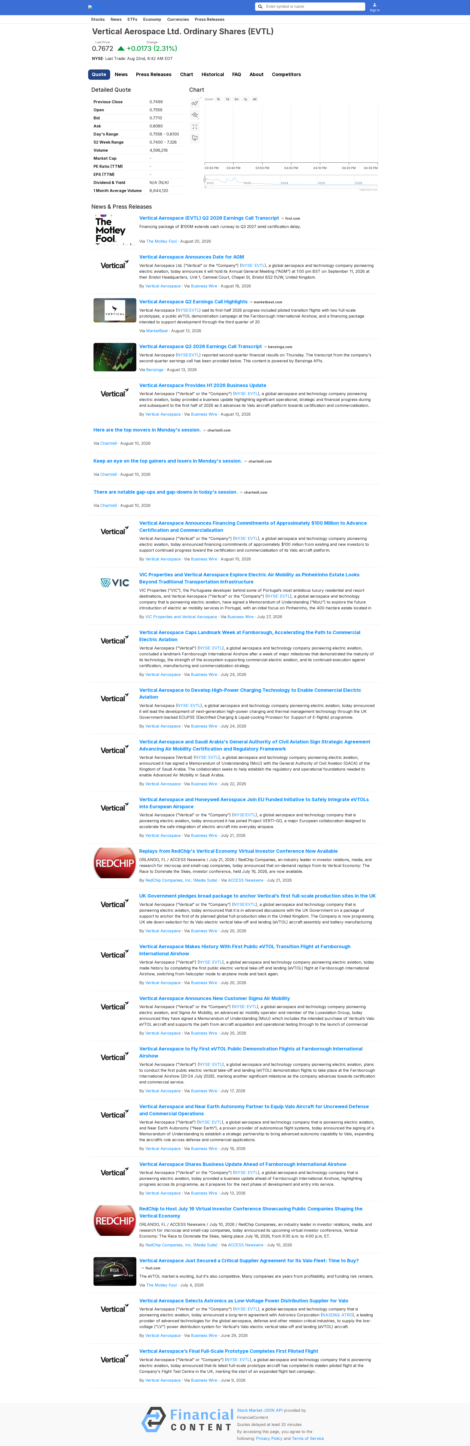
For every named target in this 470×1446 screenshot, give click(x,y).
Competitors (286, 74)
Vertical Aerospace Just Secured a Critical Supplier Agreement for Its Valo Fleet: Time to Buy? (249, 1264)
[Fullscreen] (195, 127)
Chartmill (108, 443)
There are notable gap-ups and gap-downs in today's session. (180, 492)
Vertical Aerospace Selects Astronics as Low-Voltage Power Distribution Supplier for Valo (243, 1301)
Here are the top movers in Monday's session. (162, 430)
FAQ (236, 74)
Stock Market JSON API (260, 1410)
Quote (99, 74)
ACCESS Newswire (245, 880)
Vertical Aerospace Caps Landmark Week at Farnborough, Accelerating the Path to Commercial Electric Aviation (249, 635)
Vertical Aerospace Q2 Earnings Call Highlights (210, 302)
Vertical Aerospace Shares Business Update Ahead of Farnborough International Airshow (242, 1164)
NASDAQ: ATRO (337, 1314)
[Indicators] (195, 103)
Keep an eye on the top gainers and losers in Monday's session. (183, 461)
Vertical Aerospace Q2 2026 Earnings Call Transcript (216, 346)
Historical (213, 74)
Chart (186, 74)
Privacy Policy (269, 1438)
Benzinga (154, 369)
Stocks (98, 19)
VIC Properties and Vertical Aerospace (181, 616)
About (257, 74)
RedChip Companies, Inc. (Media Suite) (181, 880)
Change (152, 42)
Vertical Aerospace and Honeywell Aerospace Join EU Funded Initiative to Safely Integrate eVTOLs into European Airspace (254, 803)
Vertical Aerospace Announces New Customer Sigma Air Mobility (214, 998)
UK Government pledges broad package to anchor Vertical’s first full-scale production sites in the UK (257, 896)
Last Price (102, 42)
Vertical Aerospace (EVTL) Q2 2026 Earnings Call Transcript (219, 218)
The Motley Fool (161, 241)
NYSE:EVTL (188, 310)
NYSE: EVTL (253, 265)
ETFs (132, 19)
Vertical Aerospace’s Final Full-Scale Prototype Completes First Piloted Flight (228, 1351)
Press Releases (209, 19)
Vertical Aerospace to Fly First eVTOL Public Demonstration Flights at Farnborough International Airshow (251, 1052)
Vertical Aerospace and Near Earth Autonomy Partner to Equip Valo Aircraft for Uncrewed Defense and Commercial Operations (254, 1110)
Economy (152, 19)
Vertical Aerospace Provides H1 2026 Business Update (202, 385)
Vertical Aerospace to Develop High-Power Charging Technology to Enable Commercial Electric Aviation (250, 693)
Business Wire (204, 286)
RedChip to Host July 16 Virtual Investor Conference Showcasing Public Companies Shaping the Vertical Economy (251, 1212)
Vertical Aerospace (163, 286)
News (116, 19)
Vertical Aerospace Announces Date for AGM (191, 257)
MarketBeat (157, 330)
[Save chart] (195, 138)
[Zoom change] (195, 115)
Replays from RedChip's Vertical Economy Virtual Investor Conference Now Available (238, 851)
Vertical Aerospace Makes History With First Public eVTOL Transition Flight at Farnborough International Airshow (245, 950)
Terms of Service (308, 1438)
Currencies (178, 19)
